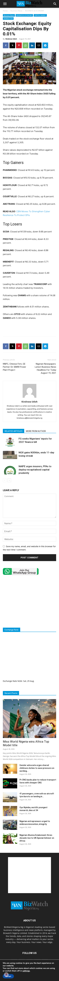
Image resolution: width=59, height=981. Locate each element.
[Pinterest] (19, 45)
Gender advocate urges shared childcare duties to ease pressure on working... (36, 768)
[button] (4, 4)
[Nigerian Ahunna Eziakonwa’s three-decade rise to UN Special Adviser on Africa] (10, 839)
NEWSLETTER (8, 18)
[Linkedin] (32, 45)
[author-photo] (29, 397)
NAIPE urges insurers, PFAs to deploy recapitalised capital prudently (35, 469)
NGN (19, 681)
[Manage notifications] (6, 974)
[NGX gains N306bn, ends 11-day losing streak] (10, 455)
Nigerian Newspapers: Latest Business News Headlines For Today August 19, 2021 (45, 368)
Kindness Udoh (11, 39)
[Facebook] (6, 45)
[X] (12, 45)
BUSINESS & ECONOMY (34, 11)
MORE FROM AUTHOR (36, 431)
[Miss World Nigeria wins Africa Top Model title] (29, 718)
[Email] (39, 45)
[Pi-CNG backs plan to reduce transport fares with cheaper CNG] (10, 783)
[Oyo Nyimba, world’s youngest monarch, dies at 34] (10, 811)
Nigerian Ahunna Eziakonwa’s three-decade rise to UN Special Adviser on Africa (36, 838)
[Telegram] (45, 45)
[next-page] (9, 480)
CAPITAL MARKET (40, 15)
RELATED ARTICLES (13, 431)
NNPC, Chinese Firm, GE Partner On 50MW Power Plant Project (14, 367)
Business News (16, 11)
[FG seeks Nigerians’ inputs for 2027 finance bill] (10, 442)
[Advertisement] (29, 327)
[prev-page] (4, 480)
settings (26, 971)
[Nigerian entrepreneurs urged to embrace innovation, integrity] (10, 825)
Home (5, 11)
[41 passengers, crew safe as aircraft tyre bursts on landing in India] (10, 797)
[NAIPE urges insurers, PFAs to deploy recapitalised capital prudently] (10, 470)
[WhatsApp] (25, 45)
